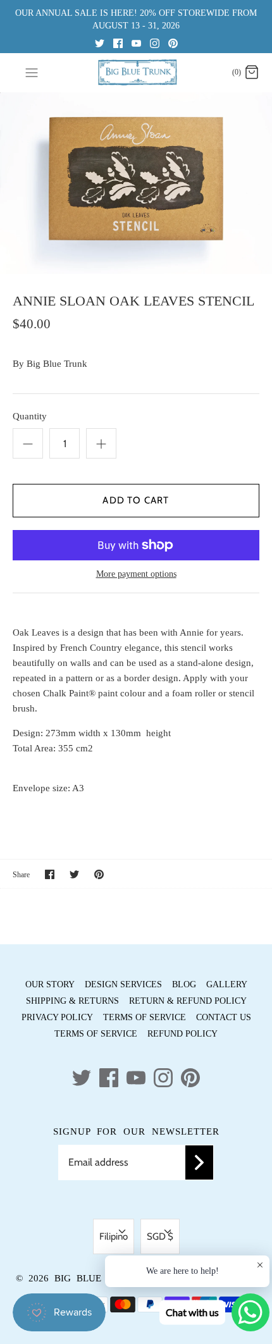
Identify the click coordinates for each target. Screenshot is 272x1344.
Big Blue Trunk (57, 364)
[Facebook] (118, 42)
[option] (136, 183)
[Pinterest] (173, 42)
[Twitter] (99, 42)
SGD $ (160, 1236)
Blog (184, 984)
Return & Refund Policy (188, 1001)
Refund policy (182, 1034)
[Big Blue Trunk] (136, 72)
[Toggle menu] (31, 72)
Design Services (123, 984)
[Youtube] (136, 42)
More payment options (136, 574)
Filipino (113, 1236)
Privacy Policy (57, 1017)
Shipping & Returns (72, 1001)
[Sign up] (199, 1162)
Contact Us (223, 1017)
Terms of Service (144, 1017)
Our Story (50, 984)
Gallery (226, 984)
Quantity (30, 416)
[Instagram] (154, 42)
